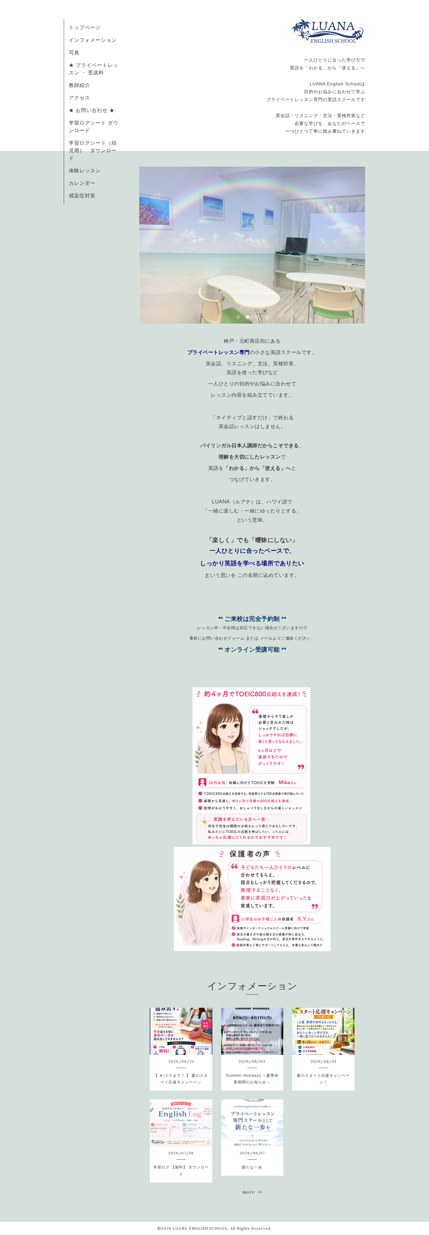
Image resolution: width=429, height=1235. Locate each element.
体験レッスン (85, 170)
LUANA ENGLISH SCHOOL (200, 1228)
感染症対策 (82, 195)
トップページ (85, 27)
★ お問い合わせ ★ (92, 110)
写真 (74, 52)
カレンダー (82, 183)
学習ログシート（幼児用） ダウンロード (93, 150)
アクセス (79, 97)
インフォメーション (93, 40)
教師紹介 (79, 85)
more (250, 1192)
